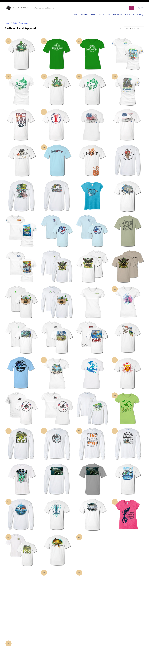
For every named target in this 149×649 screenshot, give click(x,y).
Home (7, 23)
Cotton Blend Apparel (21, 23)
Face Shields (117, 14)
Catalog (140, 14)
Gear (100, 14)
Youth (93, 14)
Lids (108, 14)
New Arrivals (130, 14)
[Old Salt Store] (17, 7)
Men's (76, 14)
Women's (84, 14)
